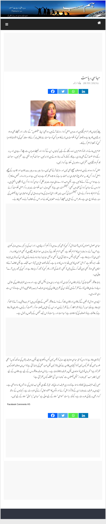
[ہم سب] (53, 9)
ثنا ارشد (76, 82)
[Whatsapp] (73, 91)
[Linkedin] (83, 91)
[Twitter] (63, 91)
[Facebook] (53, 91)
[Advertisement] (53, 52)
